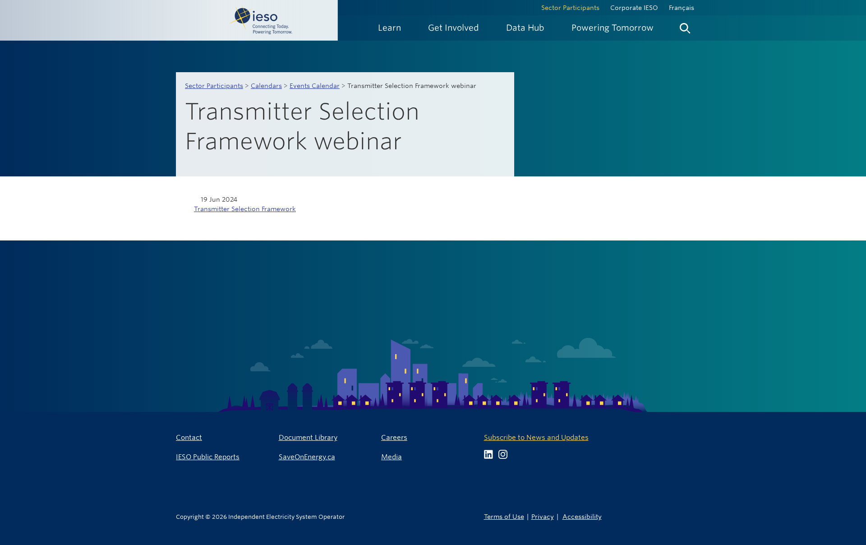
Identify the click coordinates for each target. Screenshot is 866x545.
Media (391, 457)
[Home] (169, 20)
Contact (189, 437)
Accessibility (582, 516)
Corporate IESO (634, 7)
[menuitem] (389, 27)
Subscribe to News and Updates (536, 437)
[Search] (685, 26)
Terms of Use (504, 516)
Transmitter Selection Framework (245, 208)
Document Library (308, 437)
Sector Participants (570, 7)
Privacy (542, 516)
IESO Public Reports (208, 457)
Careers (394, 437)
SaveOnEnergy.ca (307, 457)
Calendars (266, 85)
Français (681, 7)
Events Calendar (315, 85)
